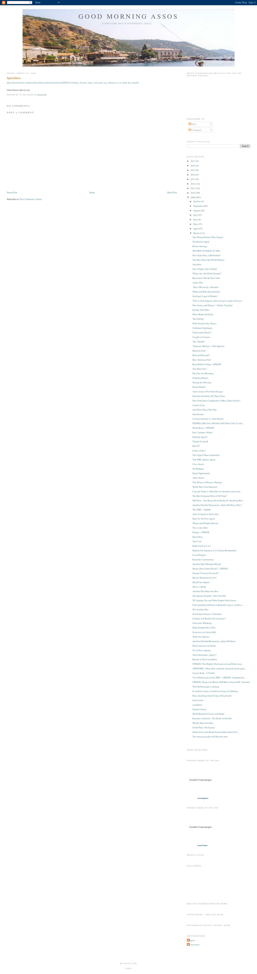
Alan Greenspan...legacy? (204, 654)
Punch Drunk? (199, 387)
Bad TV (196, 446)
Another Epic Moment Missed (206, 564)
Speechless (14, 78)
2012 (193, 183)
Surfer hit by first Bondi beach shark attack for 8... (215, 732)
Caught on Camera (201, 337)
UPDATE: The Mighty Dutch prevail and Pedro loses (217, 663)
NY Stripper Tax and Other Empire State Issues (214, 600)
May (195, 224)
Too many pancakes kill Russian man (210, 736)
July (195, 215)
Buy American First (201, 359)
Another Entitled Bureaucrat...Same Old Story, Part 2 (217, 505)
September (198, 205)
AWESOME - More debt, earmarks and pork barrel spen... (219, 668)
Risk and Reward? (201, 355)
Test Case (196, 541)
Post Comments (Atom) (31, 199)
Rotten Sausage (199, 246)
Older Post (172, 192)
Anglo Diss (197, 282)
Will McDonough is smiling (205, 686)
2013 (193, 179)
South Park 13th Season (203, 727)
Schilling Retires (200, 377)
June (195, 219)
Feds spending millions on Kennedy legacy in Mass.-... (218, 604)
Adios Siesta (198, 477)
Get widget (192, 798)
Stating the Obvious (201, 382)
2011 (193, 188)
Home (92, 192)
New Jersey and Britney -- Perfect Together (212, 305)
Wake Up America (200, 636)
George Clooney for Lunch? (205, 573)
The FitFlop (198, 318)
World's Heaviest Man (202, 722)
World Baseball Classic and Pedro (208, 713)
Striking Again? (200, 436)
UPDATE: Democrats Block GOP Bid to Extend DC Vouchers (221, 682)
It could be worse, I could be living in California (215, 691)
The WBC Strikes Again (203, 459)
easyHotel (197, 704)
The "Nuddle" (198, 341)
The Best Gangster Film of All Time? (209, 495)
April (196, 228)
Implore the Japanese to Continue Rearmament (214, 550)
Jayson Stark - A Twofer (203, 673)
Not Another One (200, 609)
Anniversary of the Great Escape (207, 391)
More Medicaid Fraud (202, 314)
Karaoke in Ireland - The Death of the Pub (212, 718)
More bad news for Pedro (204, 645)
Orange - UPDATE (200, 532)
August (197, 210)
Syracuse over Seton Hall (204, 632)
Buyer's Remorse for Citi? (204, 577)
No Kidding (198, 468)
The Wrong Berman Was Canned (207, 237)
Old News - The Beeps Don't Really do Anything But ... (218, 500)
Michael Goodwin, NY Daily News (208, 396)
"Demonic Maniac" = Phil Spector (208, 346)
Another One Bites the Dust (205, 591)
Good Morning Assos (128, 16)
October (197, 201)
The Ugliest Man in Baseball (206, 455)
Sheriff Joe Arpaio (200, 582)
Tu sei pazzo (193, 944)
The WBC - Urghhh (201, 509)
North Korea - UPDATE (203, 427)
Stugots (191, 940)
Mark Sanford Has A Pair (204, 627)
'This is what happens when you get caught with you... (217, 300)
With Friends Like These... (204, 323)
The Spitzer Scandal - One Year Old (209, 595)
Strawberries (198, 414)
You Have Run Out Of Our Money (208, 259)
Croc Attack (198, 464)
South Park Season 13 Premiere (207, 614)
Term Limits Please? (201, 332)
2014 (193, 174)
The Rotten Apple (200, 241)
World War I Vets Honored (204, 486)
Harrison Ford (198, 350)
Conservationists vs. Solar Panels (208, 418)
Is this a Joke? (199, 450)
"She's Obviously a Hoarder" (205, 287)
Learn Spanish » (203, 798)
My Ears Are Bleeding (202, 373)
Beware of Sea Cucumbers (204, 659)
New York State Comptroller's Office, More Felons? (216, 400)
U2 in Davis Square (201, 650)
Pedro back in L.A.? (201, 545)
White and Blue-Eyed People (206, 291)
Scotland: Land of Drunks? (205, 296)
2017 (193, 161)
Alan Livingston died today (205, 514)
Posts (193, 124)
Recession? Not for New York (206, 278)
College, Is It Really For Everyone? (209, 618)
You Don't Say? (199, 368)
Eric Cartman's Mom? (202, 432)
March (196, 233)
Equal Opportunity (201, 473)
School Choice (199, 709)
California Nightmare (202, 327)
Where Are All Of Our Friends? (206, 273)
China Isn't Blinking (202, 623)
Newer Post (12, 192)
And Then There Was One (204, 409)
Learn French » (202, 845)
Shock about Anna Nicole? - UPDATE (210, 568)
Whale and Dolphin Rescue (205, 523)
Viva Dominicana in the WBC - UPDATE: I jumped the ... (219, 677)
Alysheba (196, 264)
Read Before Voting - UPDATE (206, 364)
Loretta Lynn (198, 405)
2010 (193, 192)
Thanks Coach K (200, 441)
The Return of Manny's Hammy (207, 482)
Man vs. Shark (199, 586)
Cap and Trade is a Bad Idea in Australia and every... (216, 491)
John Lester (197, 700)
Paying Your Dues (200, 309)
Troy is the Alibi (200, 527)
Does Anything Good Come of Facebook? (212, 695)
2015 (193, 170)
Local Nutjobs (199, 554)
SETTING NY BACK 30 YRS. (206, 250)
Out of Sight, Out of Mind (204, 268)
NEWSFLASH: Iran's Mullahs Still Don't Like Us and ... (218, 423)
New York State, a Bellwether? (206, 255)
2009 (193, 197)
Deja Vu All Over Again (203, 518)
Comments (196, 129)
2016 (193, 165)
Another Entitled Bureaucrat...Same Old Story (213, 641)
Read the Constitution (202, 559)
